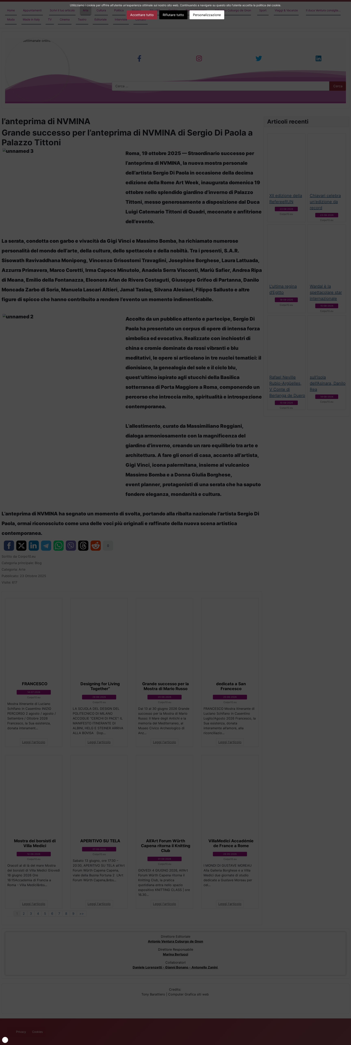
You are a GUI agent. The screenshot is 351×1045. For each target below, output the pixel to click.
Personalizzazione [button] (207, 15)
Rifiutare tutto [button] (173, 15)
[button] (5, 1040)
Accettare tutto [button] (142, 15)
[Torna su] (346, 1040)
